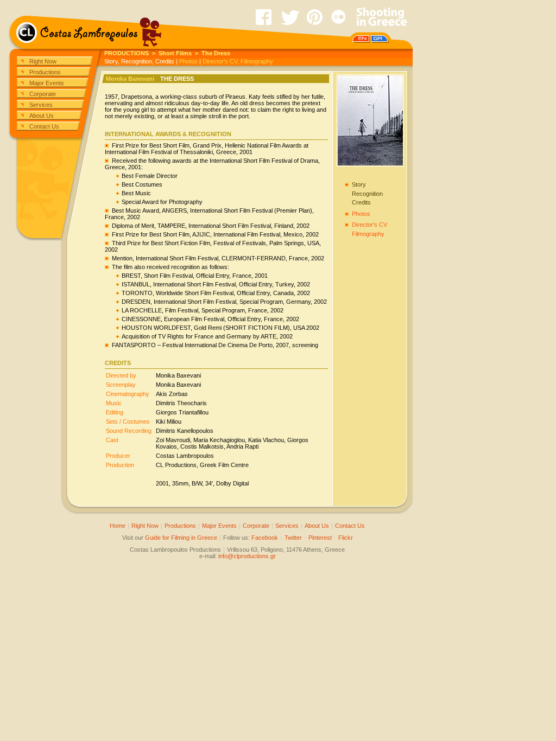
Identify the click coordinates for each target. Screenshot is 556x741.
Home (117, 525)
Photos (188, 61)
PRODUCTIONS (126, 53)
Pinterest (320, 537)
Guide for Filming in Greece (181, 537)
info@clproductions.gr (247, 556)
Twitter (293, 537)
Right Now (42, 61)
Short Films (175, 53)
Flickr (345, 537)
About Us (41, 115)
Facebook (264, 537)
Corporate (42, 94)
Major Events (46, 83)
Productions (45, 72)
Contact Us (44, 126)
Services (41, 104)
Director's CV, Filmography (238, 61)
